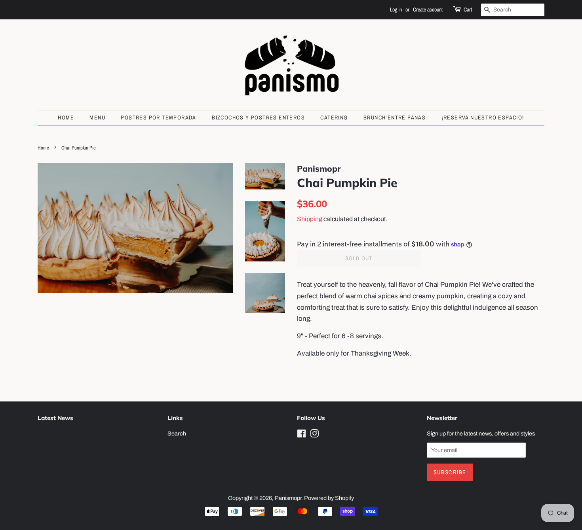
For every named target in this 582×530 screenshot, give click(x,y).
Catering (334, 117)
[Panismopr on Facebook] (301, 435)
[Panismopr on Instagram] (314, 435)
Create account (428, 9)
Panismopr (288, 498)
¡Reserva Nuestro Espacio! (482, 117)
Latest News (55, 418)
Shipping (309, 219)
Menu (97, 117)
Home (66, 117)
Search (176, 433)
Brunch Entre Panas (394, 117)
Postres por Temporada (158, 117)
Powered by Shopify (329, 498)
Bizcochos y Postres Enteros (258, 117)
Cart (468, 9)
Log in (396, 9)
